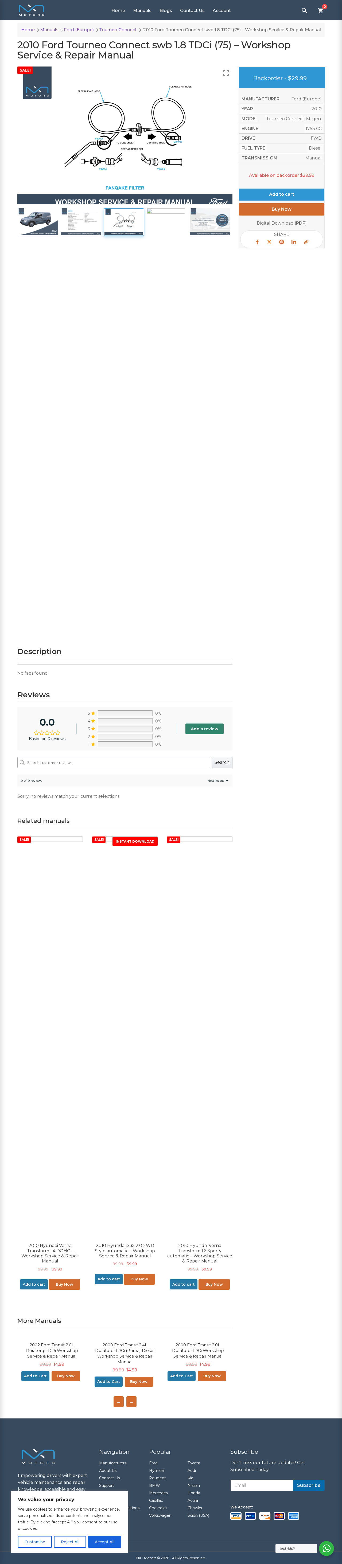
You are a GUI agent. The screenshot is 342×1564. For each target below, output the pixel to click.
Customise (35, 1541)
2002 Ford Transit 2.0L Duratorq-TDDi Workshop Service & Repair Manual (52, 1350)
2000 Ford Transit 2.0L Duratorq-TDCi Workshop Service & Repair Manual (198, 1350)
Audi (192, 1470)
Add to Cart (35, 1376)
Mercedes (158, 1493)
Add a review (204, 728)
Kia (190, 1478)
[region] (69, 1522)
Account (222, 10)
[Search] (304, 10)
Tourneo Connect (118, 29)
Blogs (166, 10)
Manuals (142, 10)
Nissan (194, 1485)
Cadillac (156, 1500)
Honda (194, 1493)
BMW (154, 1485)
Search (222, 762)
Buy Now (64, 1284)
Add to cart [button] (34, 1284)
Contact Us (192, 10)
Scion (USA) (198, 1515)
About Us (107, 1470)
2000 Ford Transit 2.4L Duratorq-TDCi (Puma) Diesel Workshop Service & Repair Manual (124, 1353)
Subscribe (309, 1485)
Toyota (194, 1463)
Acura (193, 1500)
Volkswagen (160, 1515)
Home (118, 10)
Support (106, 1485)
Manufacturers (112, 1463)
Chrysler (195, 1508)
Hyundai (157, 1470)
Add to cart (281, 194)
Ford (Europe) (79, 29)
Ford (153, 1463)
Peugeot (157, 1478)
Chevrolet (158, 1508)
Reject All (70, 1541)
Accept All (104, 1541)
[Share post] (257, 242)
